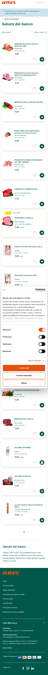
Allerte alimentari (9, 590)
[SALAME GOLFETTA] (8, 480)
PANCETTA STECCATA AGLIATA (26, 390)
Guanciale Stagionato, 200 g (25, 275)
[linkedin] (32, 668)
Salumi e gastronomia (11, 19)
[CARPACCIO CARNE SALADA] (8, 192)
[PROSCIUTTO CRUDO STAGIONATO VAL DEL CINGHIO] (8, 163)
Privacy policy (8, 599)
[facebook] (23, 668)
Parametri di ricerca (10, 607)
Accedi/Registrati (40, 2)
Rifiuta (24, 383)
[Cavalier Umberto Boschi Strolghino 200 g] (8, 508)
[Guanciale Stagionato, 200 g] (8, 279)
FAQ (4, 581)
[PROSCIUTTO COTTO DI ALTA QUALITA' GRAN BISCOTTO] (8, 76)
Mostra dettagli (34, 361)
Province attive (8, 586)
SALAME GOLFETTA (22, 476)
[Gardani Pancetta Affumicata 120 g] (8, 250)
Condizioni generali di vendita (13, 594)
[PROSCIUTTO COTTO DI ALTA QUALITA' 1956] (8, 47)
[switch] (42, 337)
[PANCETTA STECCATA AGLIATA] (8, 394)
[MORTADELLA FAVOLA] (8, 221)
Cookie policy (8, 603)
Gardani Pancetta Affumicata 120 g (28, 247)
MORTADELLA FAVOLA (24, 218)
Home (4, 2)
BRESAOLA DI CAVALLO (24, 419)
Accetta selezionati (24, 375)
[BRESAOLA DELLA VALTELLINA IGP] (8, 106)
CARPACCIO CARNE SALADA (26, 189)
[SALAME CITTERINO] (8, 451)
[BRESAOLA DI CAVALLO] (8, 422)
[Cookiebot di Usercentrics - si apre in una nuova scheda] (35, 289)
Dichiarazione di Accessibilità (13, 612)
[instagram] (27, 668)
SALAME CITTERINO (22, 447)
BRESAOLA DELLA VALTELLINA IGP (28, 102)
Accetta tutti (24, 368)
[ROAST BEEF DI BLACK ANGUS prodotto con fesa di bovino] (8, 134)
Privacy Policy (7, 648)
